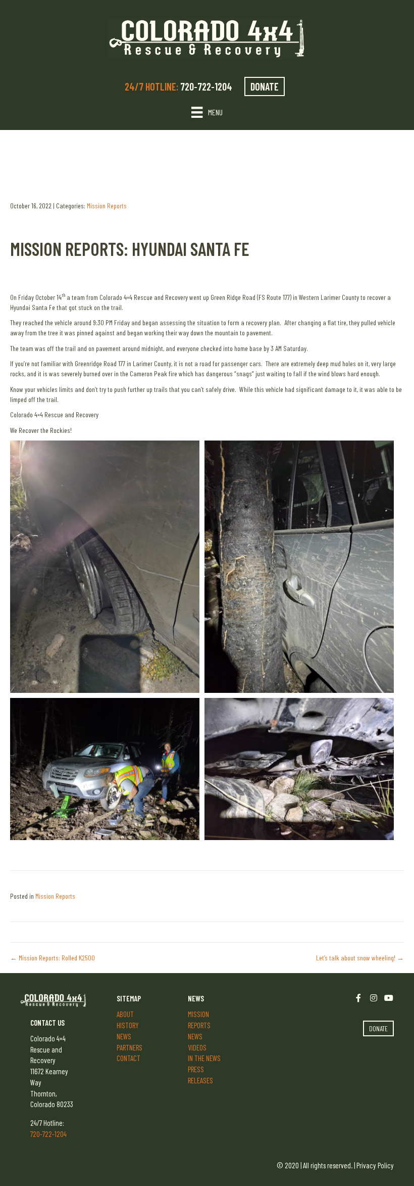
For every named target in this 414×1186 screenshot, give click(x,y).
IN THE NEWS (204, 1058)
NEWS (124, 1036)
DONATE (264, 86)
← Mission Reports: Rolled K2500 (52, 957)
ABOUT (125, 1014)
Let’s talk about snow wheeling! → (360, 957)
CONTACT (128, 1058)
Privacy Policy (375, 1165)
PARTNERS (129, 1047)
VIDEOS (197, 1047)
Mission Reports (107, 205)
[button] (104, 567)
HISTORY (128, 1025)
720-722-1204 (207, 86)
